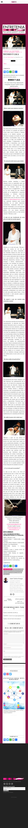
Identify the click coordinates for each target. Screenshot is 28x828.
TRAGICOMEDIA (19, 572)
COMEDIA (6, 51)
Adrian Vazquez (16, 569)
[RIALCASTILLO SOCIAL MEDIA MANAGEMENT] (14, 708)
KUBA (5, 600)
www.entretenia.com (14, 529)
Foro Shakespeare (7, 570)
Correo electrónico (7, 647)
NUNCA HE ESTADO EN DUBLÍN (12, 619)
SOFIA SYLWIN (6, 572)
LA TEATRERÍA (14, 51)
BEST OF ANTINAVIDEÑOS (19, 602)
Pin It (5, 63)
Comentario (5, 633)
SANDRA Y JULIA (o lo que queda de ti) (13, 615)
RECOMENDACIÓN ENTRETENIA (17, 570)
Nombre (5, 644)
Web (4, 651)
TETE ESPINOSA (12, 572)
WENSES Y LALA (6, 574)
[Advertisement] (14, 14)
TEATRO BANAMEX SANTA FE (12, 52)
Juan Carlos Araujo (9, 57)
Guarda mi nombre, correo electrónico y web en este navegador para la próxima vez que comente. (13, 657)
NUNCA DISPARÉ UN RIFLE (10, 612)
